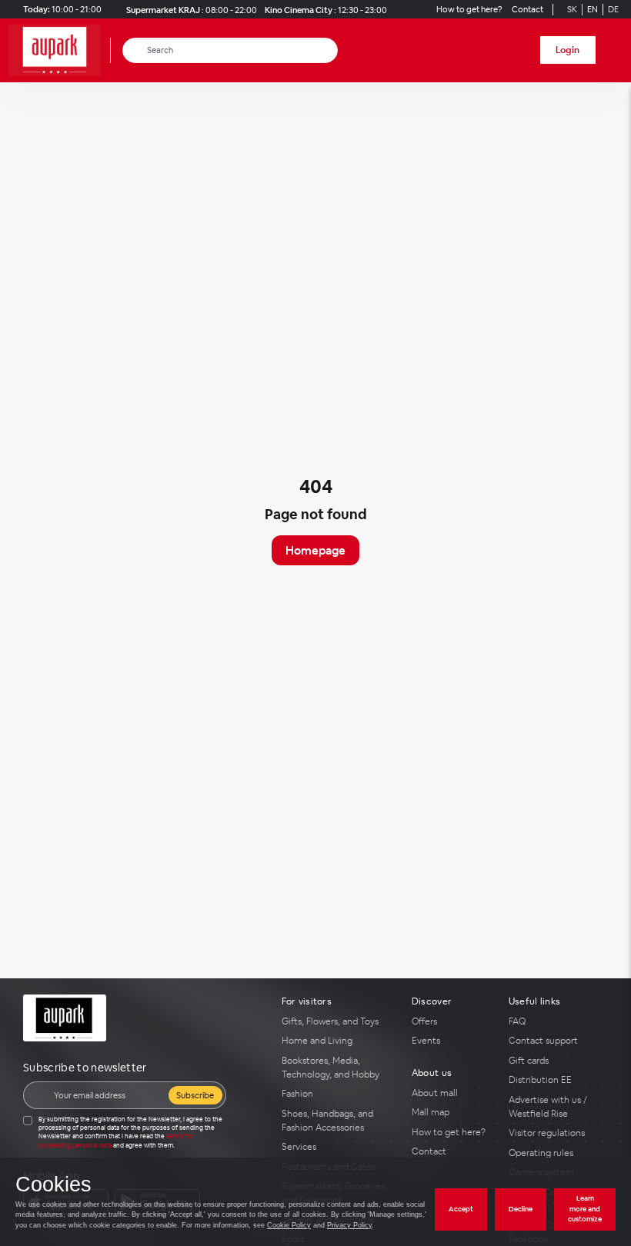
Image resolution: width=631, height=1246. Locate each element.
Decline (521, 1209)
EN (592, 9)
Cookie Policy (289, 1225)
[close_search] (329, 50)
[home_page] (59, 50)
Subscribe (195, 1095)
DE (613, 9)
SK (572, 9)
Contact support (543, 1040)
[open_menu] (614, 50)
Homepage (315, 550)
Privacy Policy (349, 1225)
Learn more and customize (585, 1209)
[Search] (135, 50)
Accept (461, 1209)
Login (567, 50)
